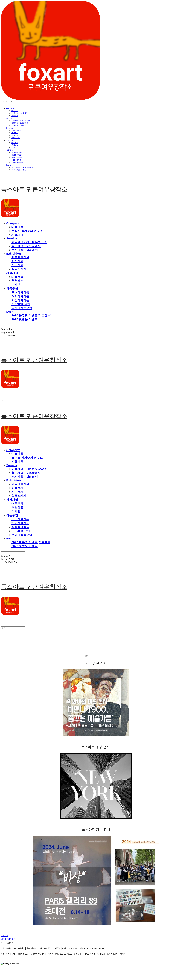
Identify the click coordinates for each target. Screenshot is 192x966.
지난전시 (14, 135)
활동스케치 (15, 137)
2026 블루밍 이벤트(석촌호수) (22, 167)
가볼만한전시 (16, 130)
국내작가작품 (16, 152)
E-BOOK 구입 (16, 160)
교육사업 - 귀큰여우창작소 (21, 120)
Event (8, 165)
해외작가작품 (16, 155)
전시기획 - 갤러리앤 (18, 125)
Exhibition (10, 128)
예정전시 (14, 133)
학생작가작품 (16, 157)
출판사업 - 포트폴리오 (19, 123)
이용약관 (4, 935)
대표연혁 (14, 110)
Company (10, 108)
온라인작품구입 (17, 162)
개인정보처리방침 (8, 939)
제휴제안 (14, 115)
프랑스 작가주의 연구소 (20, 113)
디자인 (14, 147)
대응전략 (14, 142)
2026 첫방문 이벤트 (18, 170)
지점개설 (9, 140)
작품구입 (9, 150)
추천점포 (14, 145)
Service (9, 118)
